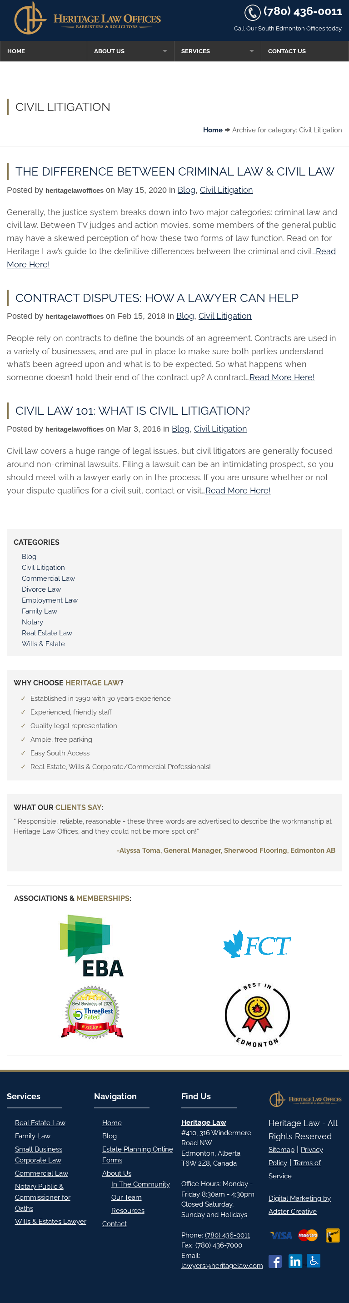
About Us (109, 51)
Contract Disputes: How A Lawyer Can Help (157, 298)
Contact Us (287, 51)
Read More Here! (282, 377)
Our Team (126, 1197)
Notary (32, 622)
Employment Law (50, 600)
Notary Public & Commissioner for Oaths (42, 1197)
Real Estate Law (47, 633)
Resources (128, 1211)
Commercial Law (48, 578)
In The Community (140, 1184)
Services (195, 51)
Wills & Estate (43, 644)
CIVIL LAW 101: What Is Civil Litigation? (132, 411)
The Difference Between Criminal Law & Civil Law (174, 171)
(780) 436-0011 (303, 11)
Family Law (39, 611)
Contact (114, 1224)
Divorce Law (41, 589)
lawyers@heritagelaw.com (222, 1266)
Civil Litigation (226, 190)
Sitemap (281, 1150)
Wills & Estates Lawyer (50, 1221)
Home (16, 51)
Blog (186, 190)
